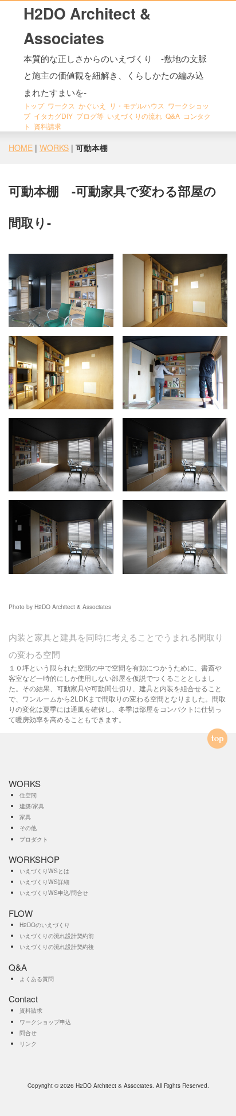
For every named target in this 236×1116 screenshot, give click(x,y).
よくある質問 (36, 978)
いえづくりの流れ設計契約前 (56, 935)
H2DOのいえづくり (44, 924)
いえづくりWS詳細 (44, 881)
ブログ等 (90, 116)
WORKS (54, 147)
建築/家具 (31, 805)
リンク (28, 1043)
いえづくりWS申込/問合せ (53, 892)
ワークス (61, 105)
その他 (28, 827)
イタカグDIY (53, 116)
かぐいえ (92, 105)
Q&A (173, 116)
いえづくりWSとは (44, 870)
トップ (33, 105)
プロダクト (33, 839)
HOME (21, 147)
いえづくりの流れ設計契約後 (56, 946)
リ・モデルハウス (136, 105)
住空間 (28, 794)
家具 (25, 816)
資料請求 (47, 126)
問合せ (28, 1032)
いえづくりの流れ (134, 116)
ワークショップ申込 (45, 1021)
